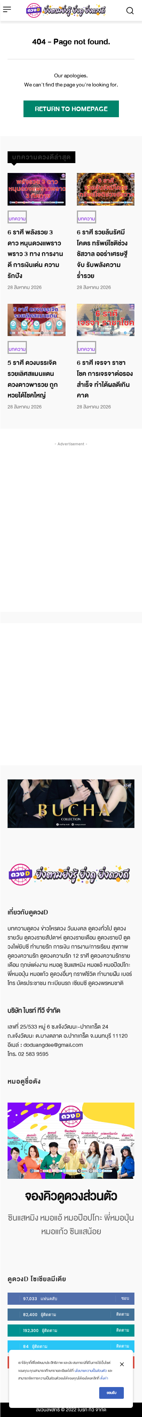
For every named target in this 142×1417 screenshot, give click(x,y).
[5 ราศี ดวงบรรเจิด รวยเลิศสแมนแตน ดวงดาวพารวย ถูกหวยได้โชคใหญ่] (37, 320)
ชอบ (125, 1298)
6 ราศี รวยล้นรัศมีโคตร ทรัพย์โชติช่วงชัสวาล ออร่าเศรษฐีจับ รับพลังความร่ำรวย (102, 254)
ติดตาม (122, 1314)
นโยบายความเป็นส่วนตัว (91, 1371)
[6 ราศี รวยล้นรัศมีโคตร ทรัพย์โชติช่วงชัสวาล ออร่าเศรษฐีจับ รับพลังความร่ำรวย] (106, 189)
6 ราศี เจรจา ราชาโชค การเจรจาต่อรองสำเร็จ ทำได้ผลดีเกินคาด (105, 379)
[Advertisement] (71, 519)
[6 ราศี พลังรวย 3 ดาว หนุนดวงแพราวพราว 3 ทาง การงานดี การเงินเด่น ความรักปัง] (37, 189)
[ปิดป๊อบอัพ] (122, 1364)
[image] (71, 1141)
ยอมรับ (111, 1393)
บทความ (17, 219)
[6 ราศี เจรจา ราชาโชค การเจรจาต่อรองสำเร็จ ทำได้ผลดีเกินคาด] (106, 320)
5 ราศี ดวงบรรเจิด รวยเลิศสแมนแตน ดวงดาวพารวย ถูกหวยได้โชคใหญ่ (33, 379)
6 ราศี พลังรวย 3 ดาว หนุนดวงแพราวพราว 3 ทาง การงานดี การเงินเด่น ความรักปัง (35, 254)
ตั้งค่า (104, 1378)
